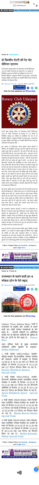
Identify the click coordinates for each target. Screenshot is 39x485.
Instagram (32, 245)
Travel (11, 271)
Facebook (23, 245)
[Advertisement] (19, 32)
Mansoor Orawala (10, 84)
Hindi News (14, 54)
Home (4, 54)
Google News (20, 247)
